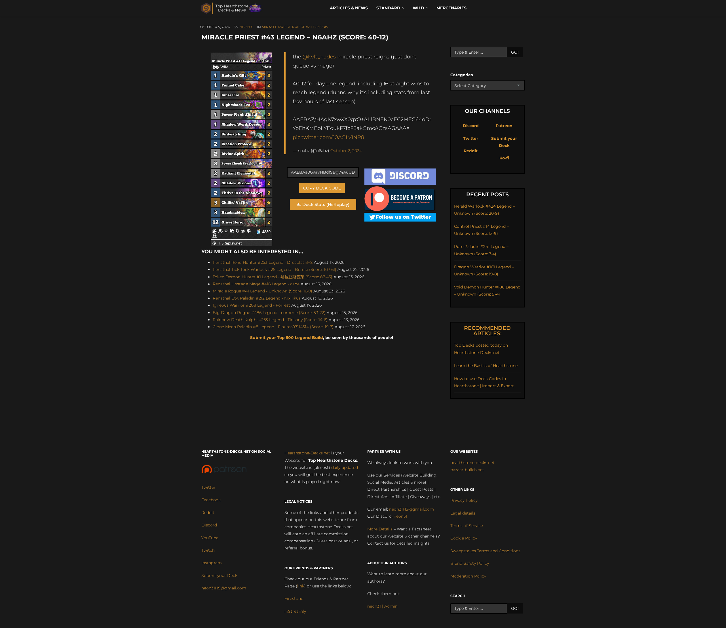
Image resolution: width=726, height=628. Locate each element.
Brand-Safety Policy (469, 563)
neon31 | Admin (382, 606)
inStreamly (295, 611)
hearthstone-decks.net (472, 462)
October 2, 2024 (346, 150)
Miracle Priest (276, 27)
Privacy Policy (464, 500)
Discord (471, 125)
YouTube (209, 537)
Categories (461, 74)
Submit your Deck (219, 575)
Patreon (504, 125)
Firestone (293, 598)
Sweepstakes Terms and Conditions (485, 550)
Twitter (470, 138)
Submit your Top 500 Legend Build (286, 337)
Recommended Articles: (487, 331)
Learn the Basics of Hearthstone (486, 365)
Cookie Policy (463, 538)
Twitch (208, 550)
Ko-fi (504, 158)
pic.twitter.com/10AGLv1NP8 (328, 137)
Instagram (211, 562)
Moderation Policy (468, 576)
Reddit (471, 150)
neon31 (246, 27)
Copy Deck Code (322, 188)
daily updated (344, 467)
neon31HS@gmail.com (223, 588)
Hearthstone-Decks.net (307, 453)
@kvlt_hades (319, 57)
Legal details (462, 513)
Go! (515, 52)
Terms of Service (466, 525)
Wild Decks (317, 27)
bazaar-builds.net (467, 469)
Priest (298, 27)
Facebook (211, 499)
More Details (379, 529)
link (300, 586)
